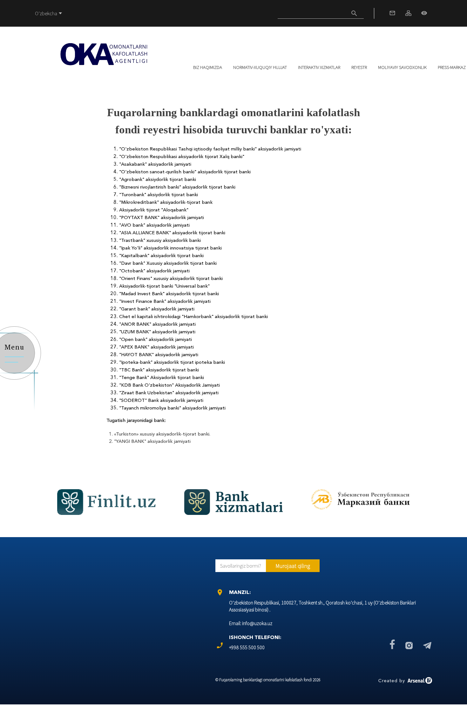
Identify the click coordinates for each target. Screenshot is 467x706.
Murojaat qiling (292, 565)
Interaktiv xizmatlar (319, 67)
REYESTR (359, 67)
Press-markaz (452, 67)
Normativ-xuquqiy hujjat (260, 67)
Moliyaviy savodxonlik (402, 67)
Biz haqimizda (207, 67)
